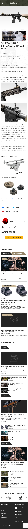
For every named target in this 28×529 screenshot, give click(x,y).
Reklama (3, 29)
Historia (3, 510)
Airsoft (8, 42)
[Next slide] (26, 497)
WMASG (2, 42)
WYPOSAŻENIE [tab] (5, 443)
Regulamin (4, 517)
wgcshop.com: (13, 199)
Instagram (20, 521)
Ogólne (15, 42)
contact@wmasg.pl (6, 525)
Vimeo (19, 518)
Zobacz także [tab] (5, 253)
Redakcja (3, 508)
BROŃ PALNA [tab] (5, 395)
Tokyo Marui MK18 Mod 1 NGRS (9, 43)
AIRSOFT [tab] (4, 347)
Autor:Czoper (4, 53)
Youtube (19, 511)
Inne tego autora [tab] (17, 253)
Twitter (19, 514)
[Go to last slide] (1, 497)
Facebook (20, 508)
